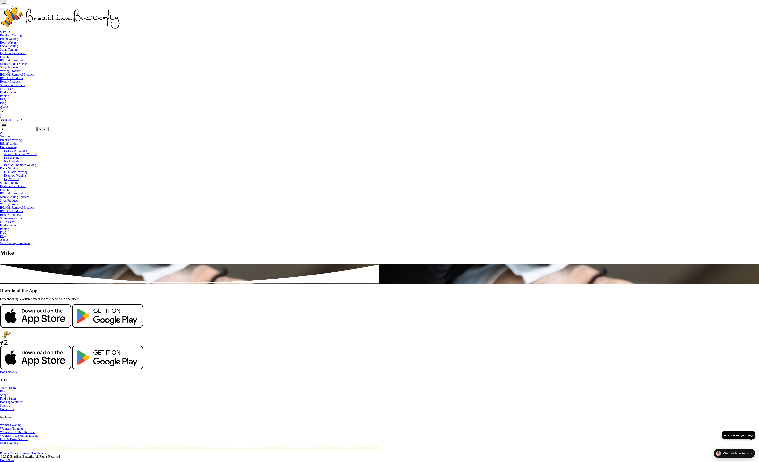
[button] (734, 453)
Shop (3, 395)
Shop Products (9, 67)
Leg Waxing (11, 157)
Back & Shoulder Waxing (20, 165)
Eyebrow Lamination (13, 53)
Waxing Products (10, 71)
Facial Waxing (9, 46)
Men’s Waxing (9, 442)
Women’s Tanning (11, 428)
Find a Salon (8, 92)
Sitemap (5, 405)
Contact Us (7, 409)
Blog (3, 103)
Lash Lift (5, 56)
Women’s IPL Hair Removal (17, 432)
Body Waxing (8, 42)
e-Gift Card (7, 88)
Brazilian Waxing (11, 35)
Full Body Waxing (15, 150)
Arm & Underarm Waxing (20, 154)
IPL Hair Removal (11, 60)
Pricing (4, 96)
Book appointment (11, 402)
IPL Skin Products (11, 78)
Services (5, 31)
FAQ (3, 99)
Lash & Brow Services (14, 439)
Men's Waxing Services (14, 63)
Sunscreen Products (12, 85)
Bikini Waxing (9, 39)
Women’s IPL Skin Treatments (19, 435)
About (4, 106)
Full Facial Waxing (16, 172)
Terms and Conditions (32, 453)
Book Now (12, 120)
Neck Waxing (12, 161)
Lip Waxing (11, 179)
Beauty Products (10, 81)
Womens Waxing (10, 425)
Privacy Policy (9, 453)
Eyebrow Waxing (15, 175)
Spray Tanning (9, 49)
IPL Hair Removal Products (17, 74)
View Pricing (8, 243)
